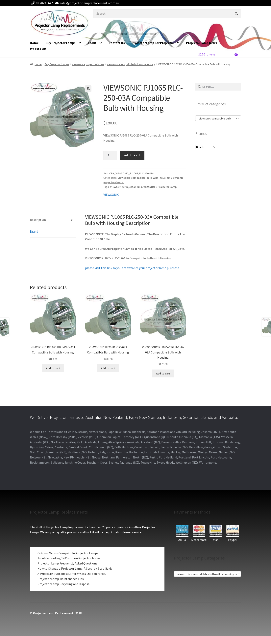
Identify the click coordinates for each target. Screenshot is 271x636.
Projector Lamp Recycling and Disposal (63, 584)
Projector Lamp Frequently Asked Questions (67, 563)
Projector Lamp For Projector (153, 43)
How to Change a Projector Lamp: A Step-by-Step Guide (74, 568)
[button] (88, 88)
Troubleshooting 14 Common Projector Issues (68, 558)
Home (34, 43)
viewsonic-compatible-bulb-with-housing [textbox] (219, 118)
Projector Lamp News (201, 43)
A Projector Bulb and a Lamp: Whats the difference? (72, 574)
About (92, 43)
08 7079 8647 (44, 3)
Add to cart (132, 155)
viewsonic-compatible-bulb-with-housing (131, 64)
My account (38, 49)
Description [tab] (38, 220)
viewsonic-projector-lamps (88, 64)
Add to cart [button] (53, 368)
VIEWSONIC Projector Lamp (160, 187)
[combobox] (218, 118)
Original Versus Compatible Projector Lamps (67, 553)
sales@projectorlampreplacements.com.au (89, 3)
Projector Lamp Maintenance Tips (60, 579)
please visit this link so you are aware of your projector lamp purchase (132, 268)
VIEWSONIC (111, 195)
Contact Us (117, 43)
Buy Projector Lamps (61, 43)
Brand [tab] (34, 231)
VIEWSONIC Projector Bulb (126, 187)
